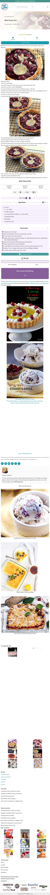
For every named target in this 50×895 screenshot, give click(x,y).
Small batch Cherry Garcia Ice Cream (25, 538)
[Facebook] (19, 463)
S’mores (3, 784)
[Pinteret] (12, 463)
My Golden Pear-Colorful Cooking (9, 876)
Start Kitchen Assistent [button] (25, 254)
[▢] (3, 209)
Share (27, 192)
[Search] (32, 7)
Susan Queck (13, 264)
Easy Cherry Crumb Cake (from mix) (25, 633)
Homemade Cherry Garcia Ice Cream (25, 399)
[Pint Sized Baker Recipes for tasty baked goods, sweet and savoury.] (4, 7)
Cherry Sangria (30, 281)
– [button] (26, 198)
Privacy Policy (4, 870)
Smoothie (3, 779)
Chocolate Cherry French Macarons (39, 283)
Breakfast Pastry (5, 774)
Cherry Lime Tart (25, 342)
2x (45, 202)
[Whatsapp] (2, 463)
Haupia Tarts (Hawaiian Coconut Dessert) (11, 823)
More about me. (19, 482)
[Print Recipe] (20, 192)
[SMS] (5, 463)
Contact (3, 865)
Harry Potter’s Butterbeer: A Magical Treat (12, 801)
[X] (15, 463)
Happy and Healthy (6, 777)
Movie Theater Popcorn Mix (8, 825)
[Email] (9, 463)
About (2, 862)
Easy (5, 16)
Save (15, 192)
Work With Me (4, 867)
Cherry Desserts (13, 281)
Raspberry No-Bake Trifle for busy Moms (11, 793)
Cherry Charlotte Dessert (25, 453)
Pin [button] (35, 192)
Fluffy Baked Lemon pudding (25, 592)
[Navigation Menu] (47, 7)
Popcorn (3, 782)
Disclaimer (3, 872)
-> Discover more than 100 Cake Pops (25, 1)
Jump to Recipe (26, 42)
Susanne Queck (9, 24)
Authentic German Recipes (8, 878)
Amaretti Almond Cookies (7, 796)
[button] (19, 35)
